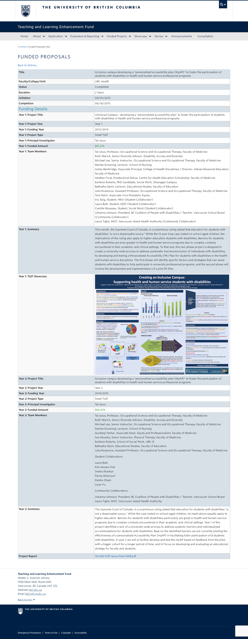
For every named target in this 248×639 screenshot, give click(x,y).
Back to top (25, 599)
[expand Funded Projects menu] (130, 36)
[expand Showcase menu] (150, 36)
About (37, 36)
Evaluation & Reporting (84, 36)
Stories (159, 36)
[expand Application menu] (66, 36)
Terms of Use (51, 633)
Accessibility (80, 633)
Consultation (205, 36)
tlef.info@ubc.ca (35, 593)
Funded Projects (117, 36)
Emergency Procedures (29, 633)
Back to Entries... (28, 65)
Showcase (140, 36)
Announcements (181, 36)
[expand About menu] (44, 36)
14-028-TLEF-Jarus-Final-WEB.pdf (115, 556)
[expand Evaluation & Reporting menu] (102, 36)
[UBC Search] (223, 4)
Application (55, 36)
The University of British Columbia (25, 11)
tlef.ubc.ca (35, 589)
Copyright (66, 633)
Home (24, 36)
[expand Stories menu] (166, 36)
